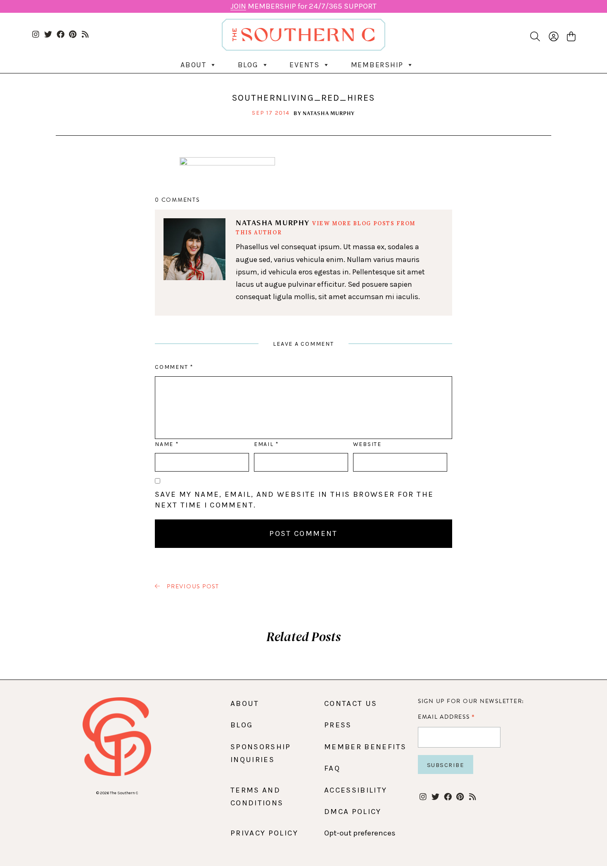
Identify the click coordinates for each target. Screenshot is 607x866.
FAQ (332, 768)
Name (166, 444)
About (193, 64)
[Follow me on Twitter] (48, 35)
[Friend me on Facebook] (60, 35)
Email (266, 444)
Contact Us (350, 703)
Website (367, 444)
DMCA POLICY (353, 811)
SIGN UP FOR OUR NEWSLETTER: (471, 701)
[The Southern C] (304, 34)
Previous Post (192, 587)
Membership (377, 64)
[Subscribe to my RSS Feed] (85, 35)
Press (338, 724)
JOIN (238, 6)
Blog (248, 64)
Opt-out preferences (360, 833)
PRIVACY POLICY (264, 833)
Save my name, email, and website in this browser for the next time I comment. (294, 500)
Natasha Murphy (329, 113)
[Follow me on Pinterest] (73, 35)
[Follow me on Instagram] (36, 35)
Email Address (446, 716)
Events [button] (304, 64)
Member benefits (365, 746)
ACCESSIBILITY (355, 790)
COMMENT (174, 366)
